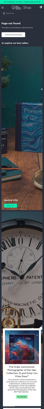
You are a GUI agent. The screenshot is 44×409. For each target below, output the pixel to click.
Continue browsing (13, 35)
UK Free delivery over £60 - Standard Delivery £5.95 (22, 2)
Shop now (10, 205)
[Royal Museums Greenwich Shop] (21, 8)
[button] (40, 8)
